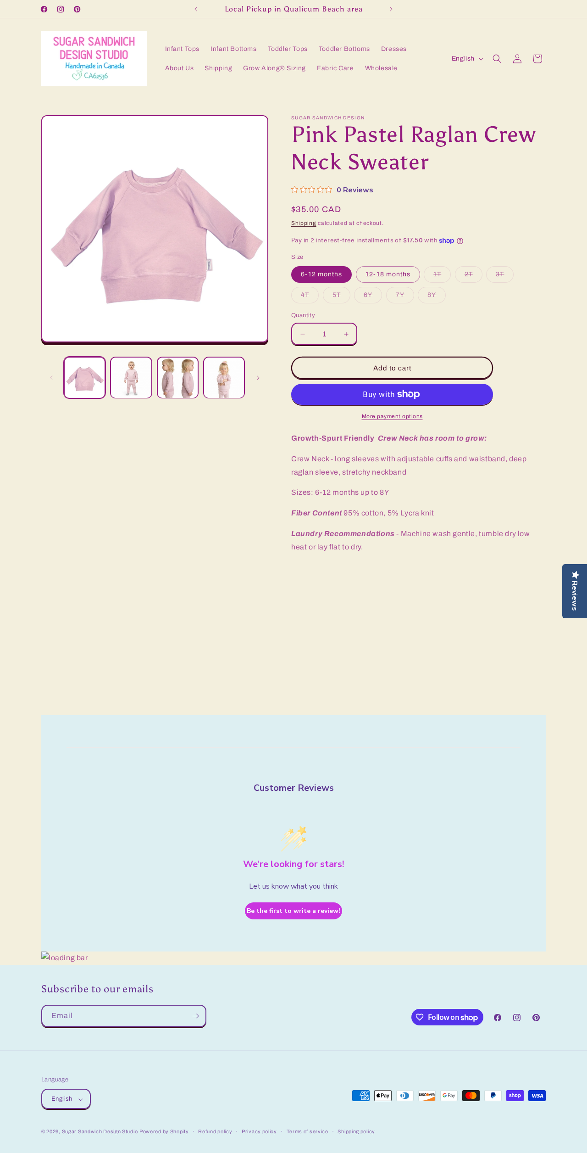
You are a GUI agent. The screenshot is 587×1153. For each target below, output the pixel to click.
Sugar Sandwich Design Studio (100, 1132)
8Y (436, 297)
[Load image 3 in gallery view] (178, 377)
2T (473, 276)
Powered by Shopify (164, 1132)
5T (341, 297)
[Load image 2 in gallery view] (131, 377)
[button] (497, 59)
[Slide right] (258, 378)
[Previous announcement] (196, 9)
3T (505, 276)
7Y (405, 297)
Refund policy (215, 1131)
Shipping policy (356, 1131)
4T (310, 297)
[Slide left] (51, 378)
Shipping (303, 223)
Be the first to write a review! (293, 911)
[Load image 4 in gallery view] (224, 377)
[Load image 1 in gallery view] (84, 377)
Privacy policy (259, 1131)
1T (442, 276)
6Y (373, 297)
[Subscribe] (195, 1016)
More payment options (392, 416)
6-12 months (321, 274)
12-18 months (387, 274)
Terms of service (307, 1131)
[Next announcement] (391, 9)
